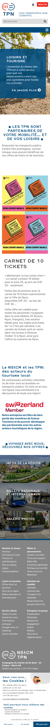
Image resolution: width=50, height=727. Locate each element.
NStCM (42, 4)
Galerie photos (20, 519)
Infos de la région (23, 463)
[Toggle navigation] (47, 30)
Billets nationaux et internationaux (23, 492)
